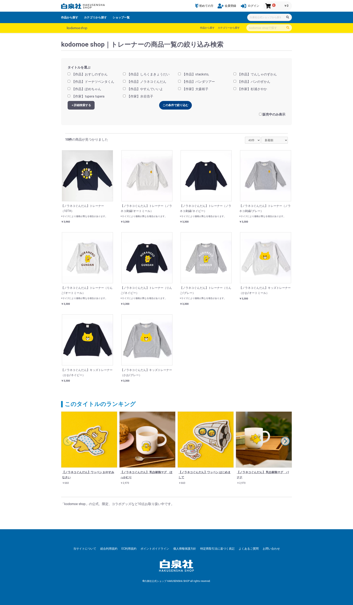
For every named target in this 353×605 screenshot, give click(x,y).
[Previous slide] (67, 441)
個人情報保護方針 (184, 548)
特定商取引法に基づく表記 (217, 548)
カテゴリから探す (95, 17)
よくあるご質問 (249, 548)
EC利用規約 (129, 548)
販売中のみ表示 (274, 114)
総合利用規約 (108, 548)
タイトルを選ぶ (79, 67)
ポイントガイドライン (155, 548)
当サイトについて (84, 548)
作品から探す (69, 17)
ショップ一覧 (121, 17)
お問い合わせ (271, 548)
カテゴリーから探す (229, 27)
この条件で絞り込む (175, 105)
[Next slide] (285, 441)
